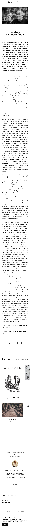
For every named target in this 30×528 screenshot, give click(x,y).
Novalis (17, 483)
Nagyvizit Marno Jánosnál (20, 331)
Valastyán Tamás (15, 456)
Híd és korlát (12, 419)
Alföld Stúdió (21, 511)
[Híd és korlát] (12, 410)
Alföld (16, 452)
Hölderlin (8, 483)
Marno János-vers (7, 70)
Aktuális (13, 452)
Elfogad (5, 524)
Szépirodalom (21, 452)
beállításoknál (5, 521)
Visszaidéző (15, 484)
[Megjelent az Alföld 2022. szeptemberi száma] (12, 380)
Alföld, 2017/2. (6, 327)
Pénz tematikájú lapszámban (15, 68)
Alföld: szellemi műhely (11, 511)
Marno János (13, 483)
